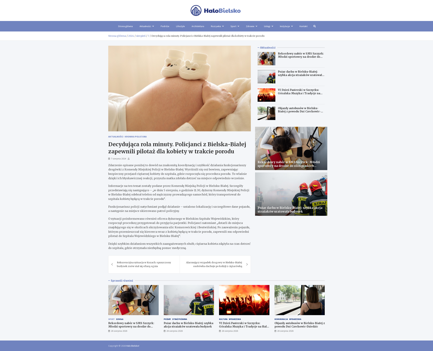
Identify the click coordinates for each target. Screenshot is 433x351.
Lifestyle (180, 26)
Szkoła (119, 319)
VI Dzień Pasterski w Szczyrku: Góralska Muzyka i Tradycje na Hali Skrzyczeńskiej (299, 93)
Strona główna (125, 26)
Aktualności (145, 26)
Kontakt (303, 26)
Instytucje (285, 26)
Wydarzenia (235, 319)
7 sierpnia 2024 (118, 158)
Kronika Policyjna (136, 136)
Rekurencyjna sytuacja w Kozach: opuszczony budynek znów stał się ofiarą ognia (144, 264)
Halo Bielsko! (132, 345)
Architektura (198, 26)
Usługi (267, 26)
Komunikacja (281, 319)
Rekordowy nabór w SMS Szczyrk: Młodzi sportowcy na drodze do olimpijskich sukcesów (301, 57)
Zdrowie (250, 26)
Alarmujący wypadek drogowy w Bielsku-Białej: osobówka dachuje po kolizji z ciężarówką (214, 264)
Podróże (165, 26)
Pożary (167, 319)
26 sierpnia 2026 (119, 330)
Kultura (223, 319)
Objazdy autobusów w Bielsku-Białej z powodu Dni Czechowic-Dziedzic (299, 111)
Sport (233, 26)
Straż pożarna (179, 319)
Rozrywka (216, 26)
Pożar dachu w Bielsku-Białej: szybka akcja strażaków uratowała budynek (301, 75)
